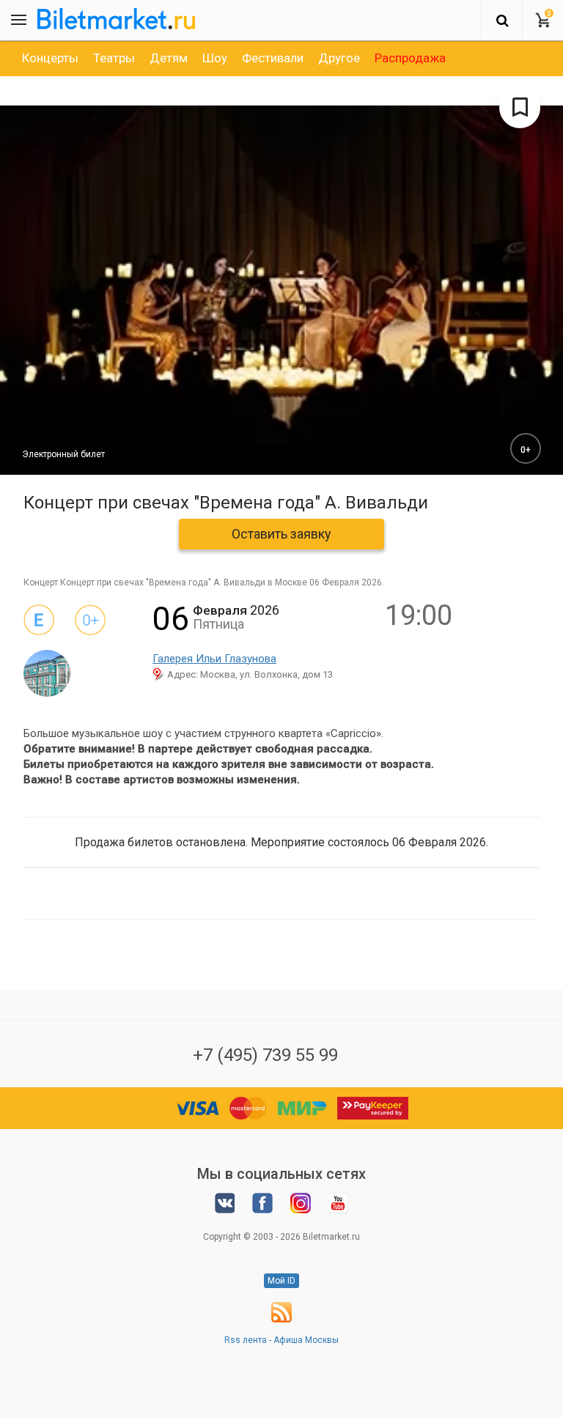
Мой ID (281, 1281)
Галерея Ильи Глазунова (214, 658)
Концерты (50, 58)
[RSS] (281, 1319)
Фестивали (272, 58)
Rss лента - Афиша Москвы (281, 1340)
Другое (339, 58)
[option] (50, 58)
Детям (169, 58)
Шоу (214, 58)
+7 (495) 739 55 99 (265, 1055)
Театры (114, 58)
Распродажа (410, 58)
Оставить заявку (281, 533)
